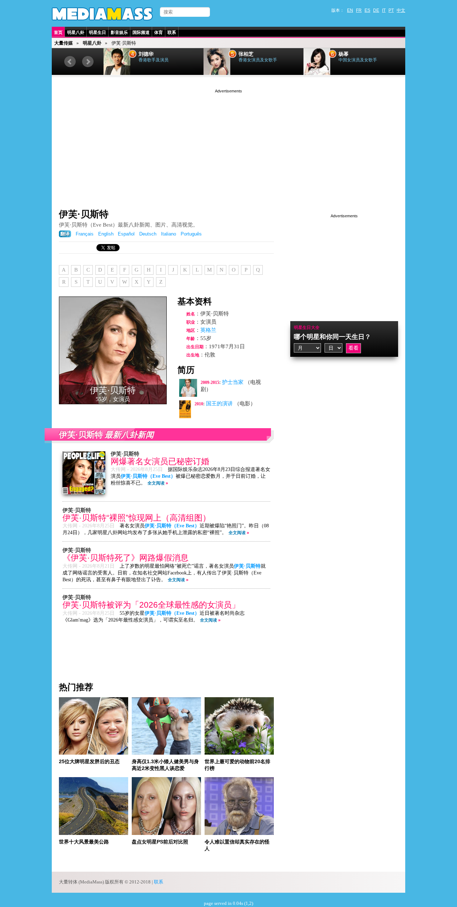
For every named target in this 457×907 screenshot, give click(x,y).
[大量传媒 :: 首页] (102, 14)
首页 (58, 32)
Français (85, 234)
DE (376, 10)
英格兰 (208, 330)
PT (391, 10)
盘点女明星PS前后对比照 (160, 842)
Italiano (168, 234)
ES (367, 10)
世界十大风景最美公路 (84, 842)
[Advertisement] (228, 144)
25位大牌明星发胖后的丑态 (89, 761)
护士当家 (232, 382)
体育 (158, 32)
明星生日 (97, 32)
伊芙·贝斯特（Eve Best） (148, 476)
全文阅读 (156, 483)
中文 (401, 10)
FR (359, 10)
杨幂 (343, 54)
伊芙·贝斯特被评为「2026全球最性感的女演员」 (151, 605)
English (106, 234)
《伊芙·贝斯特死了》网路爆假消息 (125, 557)
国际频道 (141, 32)
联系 (171, 32)
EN (350, 10)
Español (126, 234)
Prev (70, 61)
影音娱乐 (119, 32)
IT (384, 10)
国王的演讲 (219, 403)
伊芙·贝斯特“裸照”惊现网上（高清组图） (136, 517)
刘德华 (146, 54)
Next (88, 61)
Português (191, 234)
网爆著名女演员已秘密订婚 (160, 461)
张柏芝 (245, 54)
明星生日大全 (307, 327)
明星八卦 (75, 32)
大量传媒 (63, 43)
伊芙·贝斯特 (84, 214)
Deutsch (147, 234)
